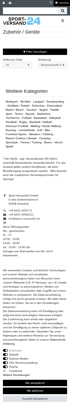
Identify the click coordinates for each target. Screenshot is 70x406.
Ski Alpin (25, 101)
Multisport (12, 101)
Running (11, 130)
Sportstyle (12, 142)
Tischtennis (13, 117)
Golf (40, 130)
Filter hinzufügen (36, 51)
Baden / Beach (15, 109)
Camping (45, 138)
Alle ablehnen (35, 390)
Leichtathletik (26, 130)
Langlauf (39, 101)
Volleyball (55, 117)
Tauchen (32, 109)
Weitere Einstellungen (16, 374)
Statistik (14, 354)
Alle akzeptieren (35, 382)
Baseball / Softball (41, 121)
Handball (11, 121)
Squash (30, 113)
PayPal (13, 366)
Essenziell (15, 350)
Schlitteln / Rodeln (18, 105)
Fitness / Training (31, 142)
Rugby (23, 121)
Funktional (15, 370)
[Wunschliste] (51, 3)
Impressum (10, 335)
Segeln (44, 109)
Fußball (27, 117)
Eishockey (38, 105)
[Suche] (62, 10)
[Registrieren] (10, 3)
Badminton (44, 113)
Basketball (40, 117)
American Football (17, 126)
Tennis (19, 113)
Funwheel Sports (16, 134)
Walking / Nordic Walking (46, 126)
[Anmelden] (4, 3)
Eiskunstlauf (55, 105)
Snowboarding (55, 101)
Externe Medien (19, 358)
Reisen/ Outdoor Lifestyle (22, 138)
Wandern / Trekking (41, 134)
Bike (48, 130)
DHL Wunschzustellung (23, 362)
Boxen (48, 142)
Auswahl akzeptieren (35, 398)
